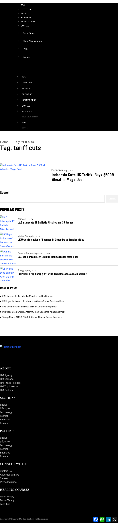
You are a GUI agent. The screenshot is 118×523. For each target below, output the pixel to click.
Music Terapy (7, 500)
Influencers (28, 22)
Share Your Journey (32, 41)
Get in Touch (29, 33)
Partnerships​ (32, 253)
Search (4, 192)
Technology (6, 412)
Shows (3, 404)
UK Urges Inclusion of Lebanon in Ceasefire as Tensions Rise (51, 239)
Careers (4, 478)
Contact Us (6, 471)
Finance (21, 253)
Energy (21, 270)
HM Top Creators (9, 386)
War (20, 219)
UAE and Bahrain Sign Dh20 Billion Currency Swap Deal (48, 256)
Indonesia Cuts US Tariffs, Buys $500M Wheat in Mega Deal (83, 177)
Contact (25, 26)
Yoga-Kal (5, 504)
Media (21, 236)
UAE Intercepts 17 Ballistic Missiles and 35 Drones (45, 222)
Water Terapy (7, 496)
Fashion (25, 13)
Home (4, 142)
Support (26, 57)
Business (26, 18)
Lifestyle (26, 9)
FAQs (25, 49)
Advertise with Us (9, 474)
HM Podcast (7, 390)
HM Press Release (10, 382)
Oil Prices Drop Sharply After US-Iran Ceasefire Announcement (52, 273)
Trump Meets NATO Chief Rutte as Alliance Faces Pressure (32, 317)
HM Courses (7, 379)
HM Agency (6, 375)
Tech (23, 5)
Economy (57, 170)
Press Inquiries (8, 482)
